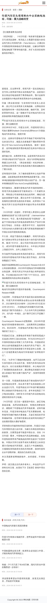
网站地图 (26, 600)
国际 (20, 10)
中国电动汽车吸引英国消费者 (15, 526)
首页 (14, 10)
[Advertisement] (23, 71)
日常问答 (34, 600)
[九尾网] (23, 3)
